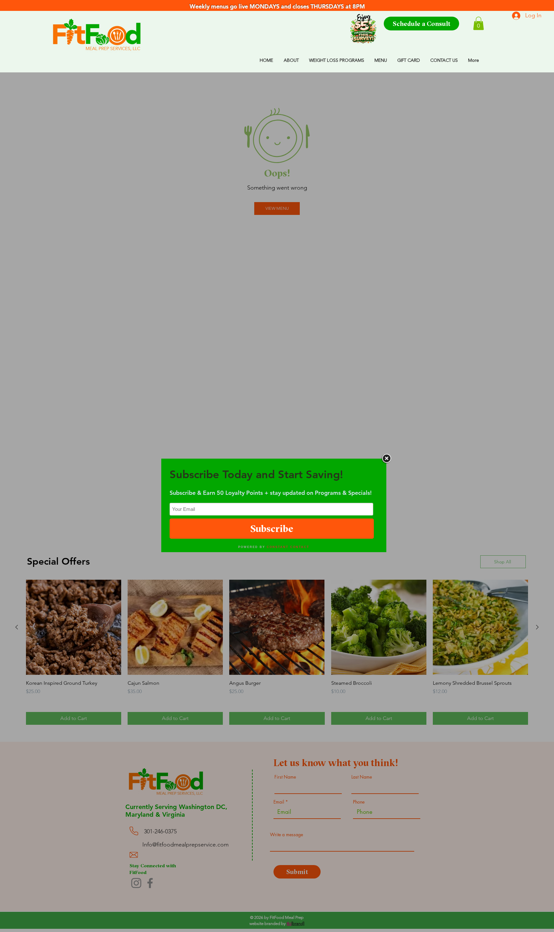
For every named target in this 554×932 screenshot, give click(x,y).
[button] (478, 23)
